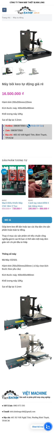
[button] (4, 10)
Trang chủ (6, 18)
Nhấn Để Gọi (36, 126)
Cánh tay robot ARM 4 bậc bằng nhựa (38, 204)
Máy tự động (18, 18)
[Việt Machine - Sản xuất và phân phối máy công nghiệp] (27, 10)
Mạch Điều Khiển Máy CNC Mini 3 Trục (12, 204)
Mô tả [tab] (8, 220)
